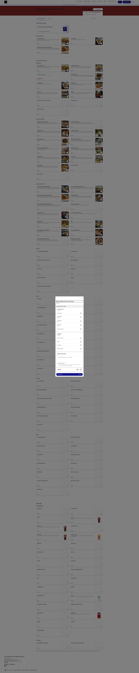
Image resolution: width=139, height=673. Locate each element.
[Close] (82, 298)
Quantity (59, 369)
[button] (69, 374)
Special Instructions (61, 353)
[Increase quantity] (81, 369)
